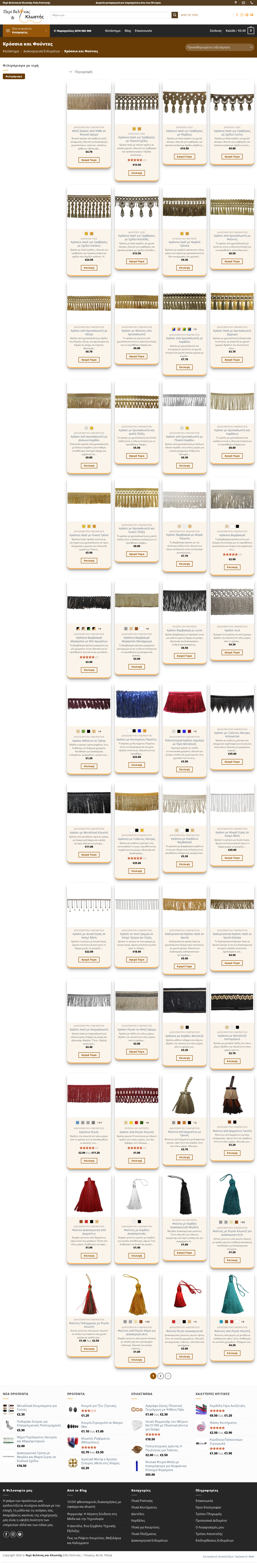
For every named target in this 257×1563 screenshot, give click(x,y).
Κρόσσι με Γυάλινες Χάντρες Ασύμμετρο (232, 734)
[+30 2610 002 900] (252, 2)
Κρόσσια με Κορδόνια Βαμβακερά (184, 840)
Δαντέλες (137, 1514)
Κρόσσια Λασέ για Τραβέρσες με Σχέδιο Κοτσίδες (136, 237)
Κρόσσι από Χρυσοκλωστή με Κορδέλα (184, 340)
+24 (147, 1321)
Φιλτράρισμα (14, 76)
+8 (147, 1122)
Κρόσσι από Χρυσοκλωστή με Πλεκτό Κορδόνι (184, 438)
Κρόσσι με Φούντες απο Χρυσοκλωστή (137, 332)
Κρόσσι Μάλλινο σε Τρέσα (89, 740)
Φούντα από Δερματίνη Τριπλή (232, 1131)
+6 (147, 628)
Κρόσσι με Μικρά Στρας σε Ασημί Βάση (232, 834)
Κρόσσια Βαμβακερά (232, 535)
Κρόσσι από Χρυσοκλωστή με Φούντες (232, 237)
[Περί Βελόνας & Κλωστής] (236, 2)
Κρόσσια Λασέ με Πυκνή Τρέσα (89, 535)
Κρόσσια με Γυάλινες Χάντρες (136, 839)
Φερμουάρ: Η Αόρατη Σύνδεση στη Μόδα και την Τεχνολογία (92, 1516)
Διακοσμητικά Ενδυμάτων (42, 51)
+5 (195, 731)
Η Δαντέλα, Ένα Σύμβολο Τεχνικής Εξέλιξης (91, 1528)
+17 (99, 1122)
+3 (195, 329)
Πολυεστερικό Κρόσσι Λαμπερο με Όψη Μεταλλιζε (184, 742)
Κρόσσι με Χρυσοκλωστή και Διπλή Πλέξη (137, 432)
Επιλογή (137, 173)
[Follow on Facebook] (237, 15)
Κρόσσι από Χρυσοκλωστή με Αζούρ (89, 332)
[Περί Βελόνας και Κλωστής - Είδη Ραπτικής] (23, 15)
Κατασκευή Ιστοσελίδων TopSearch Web (228, 1556)
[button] (26, 30)
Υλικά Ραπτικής (142, 1501)
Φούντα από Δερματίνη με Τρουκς (184, 1133)
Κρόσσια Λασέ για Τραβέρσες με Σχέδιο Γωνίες (232, 132)
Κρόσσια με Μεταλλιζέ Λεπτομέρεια (232, 1037)
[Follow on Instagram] (241, 15)
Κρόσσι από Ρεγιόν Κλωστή (137, 1132)
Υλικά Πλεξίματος (143, 1534)
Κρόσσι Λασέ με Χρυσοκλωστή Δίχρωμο (232, 332)
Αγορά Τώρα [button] (89, 160)
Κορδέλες (138, 1520)
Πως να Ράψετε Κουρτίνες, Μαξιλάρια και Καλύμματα (94, 1540)
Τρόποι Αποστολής (209, 1534)
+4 (99, 628)
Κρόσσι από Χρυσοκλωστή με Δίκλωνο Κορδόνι (89, 438)
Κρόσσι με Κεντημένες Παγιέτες (137, 739)
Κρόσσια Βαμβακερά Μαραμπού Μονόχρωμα (137, 639)
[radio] (134, 129)
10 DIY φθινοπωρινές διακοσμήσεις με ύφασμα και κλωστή (94, 1504)
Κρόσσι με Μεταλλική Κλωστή (89, 832)
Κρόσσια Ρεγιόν (89, 1132)
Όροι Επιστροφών (208, 1507)
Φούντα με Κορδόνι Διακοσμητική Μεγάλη (184, 1225)
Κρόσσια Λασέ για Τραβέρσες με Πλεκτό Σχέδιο (136, 139)
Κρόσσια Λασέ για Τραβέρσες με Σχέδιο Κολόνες (89, 243)
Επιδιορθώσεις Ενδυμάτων (215, 1540)
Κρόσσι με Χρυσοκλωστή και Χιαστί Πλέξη (137, 530)
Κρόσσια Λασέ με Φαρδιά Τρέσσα (184, 243)
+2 (195, 1122)
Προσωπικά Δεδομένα (211, 1520)
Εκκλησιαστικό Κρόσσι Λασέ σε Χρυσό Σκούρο (232, 935)
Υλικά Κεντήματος (144, 1507)
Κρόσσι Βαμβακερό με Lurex (184, 630)
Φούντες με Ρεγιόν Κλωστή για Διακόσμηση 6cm (232, 1232)
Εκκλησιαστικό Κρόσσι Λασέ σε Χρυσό (184, 935)
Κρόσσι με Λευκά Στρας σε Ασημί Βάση (89, 935)
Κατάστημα (112, 31)
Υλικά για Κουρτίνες (145, 1527)
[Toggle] (71, 72)
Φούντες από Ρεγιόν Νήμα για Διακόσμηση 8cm (137, 1332)
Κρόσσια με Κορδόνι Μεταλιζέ (185, 1036)
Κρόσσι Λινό (232, 630)
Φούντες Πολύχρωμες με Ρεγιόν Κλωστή (89, 1324)
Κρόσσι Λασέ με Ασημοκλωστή (89, 1029)
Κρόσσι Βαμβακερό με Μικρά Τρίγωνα (184, 536)
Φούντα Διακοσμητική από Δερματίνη (89, 1231)
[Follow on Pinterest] (246, 15)
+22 (242, 1222)
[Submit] (175, 15)
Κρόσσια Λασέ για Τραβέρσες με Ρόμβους (184, 132)
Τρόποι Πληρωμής (209, 1514)
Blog (128, 31)
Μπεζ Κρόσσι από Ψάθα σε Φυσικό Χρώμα (89, 132)
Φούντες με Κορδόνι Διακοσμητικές (136, 1231)
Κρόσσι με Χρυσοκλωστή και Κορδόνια (232, 432)
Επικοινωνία (143, 31)
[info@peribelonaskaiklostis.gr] (244, 2)
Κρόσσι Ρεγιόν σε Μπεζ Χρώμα (137, 1029)
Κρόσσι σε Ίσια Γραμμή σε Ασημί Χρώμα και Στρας (136, 935)
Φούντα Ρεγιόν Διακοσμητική (184, 1331)
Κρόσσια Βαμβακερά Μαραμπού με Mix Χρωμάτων (89, 639)
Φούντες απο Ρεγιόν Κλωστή (232, 1331)
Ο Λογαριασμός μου (210, 1527)
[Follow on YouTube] (251, 15)
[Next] (168, 1376)
